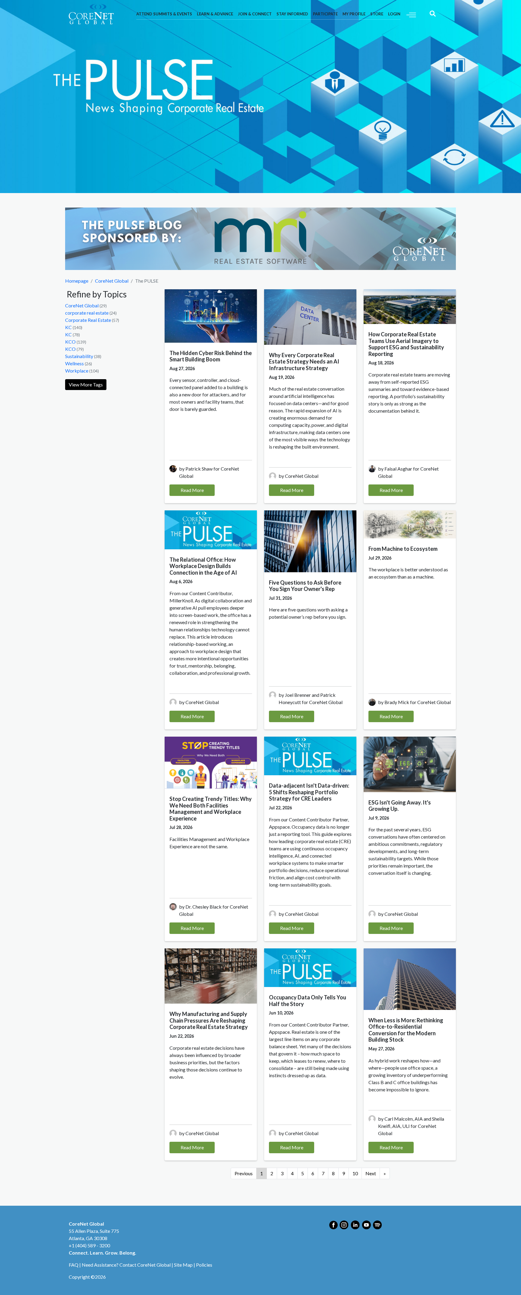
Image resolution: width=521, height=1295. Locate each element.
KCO (70, 341)
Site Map (183, 1265)
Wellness (74, 363)
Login (394, 13)
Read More (192, 490)
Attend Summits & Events (164, 13)
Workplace (76, 370)
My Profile (354, 13)
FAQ (73, 1265)
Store (376, 13)
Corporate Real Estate (88, 320)
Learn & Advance (215, 13)
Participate (325, 13)
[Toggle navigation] (411, 14)
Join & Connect (255, 13)
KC (68, 327)
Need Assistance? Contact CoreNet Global (126, 1265)
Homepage (76, 281)
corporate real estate (87, 313)
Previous (244, 1173)
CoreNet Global (111, 281)
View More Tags (86, 384)
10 (355, 1173)
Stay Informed (292, 13)
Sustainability (79, 356)
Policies (204, 1265)
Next (370, 1173)
